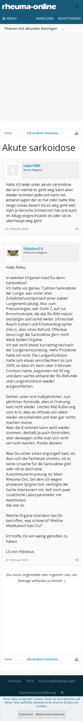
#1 (77, 229)
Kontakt (15, 681)
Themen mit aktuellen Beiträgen (30, 28)
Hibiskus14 (33, 248)
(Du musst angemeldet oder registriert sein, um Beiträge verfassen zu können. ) (41, 578)
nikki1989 (32, 165)
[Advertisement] (41, 77)
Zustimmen (25, 714)
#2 (77, 560)
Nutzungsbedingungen (57, 681)
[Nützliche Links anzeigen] (76, 133)
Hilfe (30, 681)
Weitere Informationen (50, 714)
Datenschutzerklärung (38, 692)
